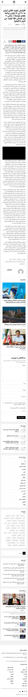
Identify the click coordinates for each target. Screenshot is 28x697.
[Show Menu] (25, 2)
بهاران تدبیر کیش (22, 523)
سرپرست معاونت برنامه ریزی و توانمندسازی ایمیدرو (15, 261)
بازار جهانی (23, 475)
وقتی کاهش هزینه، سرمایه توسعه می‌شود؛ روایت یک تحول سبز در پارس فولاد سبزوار (13, 575)
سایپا (17, 530)
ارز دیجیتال (23, 464)
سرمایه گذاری (12, 530)
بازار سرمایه (8, 515)
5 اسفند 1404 (17, 610)
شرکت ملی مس (22, 533)
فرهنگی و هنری (22, 499)
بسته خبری (9, 520)
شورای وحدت (15, 533)
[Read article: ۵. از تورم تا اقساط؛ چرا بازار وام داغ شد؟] (22, 624)
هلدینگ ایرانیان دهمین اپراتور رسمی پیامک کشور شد (13, 568)
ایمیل (23, 390)
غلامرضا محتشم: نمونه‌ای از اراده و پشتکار (14, 325)
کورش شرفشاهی (22, 545)
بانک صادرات (6, 518)
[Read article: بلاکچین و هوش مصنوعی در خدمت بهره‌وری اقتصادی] (22, 618)
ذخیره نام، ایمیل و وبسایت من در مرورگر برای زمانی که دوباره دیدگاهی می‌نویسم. (15, 403)
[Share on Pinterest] (14, 41)
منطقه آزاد (8, 537)
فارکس (24, 494)
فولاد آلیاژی (19, 535)
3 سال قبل (16, 432)
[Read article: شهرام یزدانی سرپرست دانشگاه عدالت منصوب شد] (14, 337)
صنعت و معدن (22, 488)
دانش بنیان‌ (8, 528)
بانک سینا (11, 518)
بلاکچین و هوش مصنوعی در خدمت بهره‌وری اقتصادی (11, 617)
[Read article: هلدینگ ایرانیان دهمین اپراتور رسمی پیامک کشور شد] (22, 637)
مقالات (24, 505)
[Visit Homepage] (14, 2)
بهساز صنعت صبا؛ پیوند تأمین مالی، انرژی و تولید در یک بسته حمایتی (13, 578)
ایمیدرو (14, 259)
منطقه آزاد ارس (22, 540)
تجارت (8, 525)
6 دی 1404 (16, 638)
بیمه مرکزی (13, 525)
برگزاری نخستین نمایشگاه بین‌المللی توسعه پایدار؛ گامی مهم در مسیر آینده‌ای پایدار (14, 301)
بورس (9, 523)
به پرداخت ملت (14, 523)
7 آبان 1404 (23, 350)
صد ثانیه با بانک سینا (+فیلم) (13, 436)
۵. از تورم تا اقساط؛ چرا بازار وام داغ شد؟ (11, 623)
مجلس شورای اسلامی (21, 537)
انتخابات (13, 515)
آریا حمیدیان (22, 515)
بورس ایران (23, 480)
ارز (26, 667)
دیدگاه (23, 365)
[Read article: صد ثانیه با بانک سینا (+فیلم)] (22, 437)
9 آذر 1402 (10, 24)
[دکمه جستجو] (2, 2)
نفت (17, 542)
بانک (24, 518)
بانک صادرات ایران (21, 520)
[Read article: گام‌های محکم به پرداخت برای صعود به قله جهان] (22, 431)
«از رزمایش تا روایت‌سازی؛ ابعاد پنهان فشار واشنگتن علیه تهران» (15, 607)
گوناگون (23, 502)
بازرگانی (23, 477)
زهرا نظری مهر (22, 530)
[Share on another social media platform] (10, 41)
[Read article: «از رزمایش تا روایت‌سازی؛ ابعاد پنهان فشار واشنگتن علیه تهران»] (14, 599)
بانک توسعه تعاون (18, 518)
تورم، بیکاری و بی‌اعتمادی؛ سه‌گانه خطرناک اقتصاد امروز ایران (14, 571)
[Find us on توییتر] (24, 691)
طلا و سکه (23, 491)
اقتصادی (23, 469)
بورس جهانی (22, 483)
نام (24, 383)
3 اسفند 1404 (16, 626)
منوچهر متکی (22, 542)
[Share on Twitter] (19, 41)
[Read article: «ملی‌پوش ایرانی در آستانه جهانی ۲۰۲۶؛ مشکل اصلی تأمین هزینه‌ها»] (22, 630)
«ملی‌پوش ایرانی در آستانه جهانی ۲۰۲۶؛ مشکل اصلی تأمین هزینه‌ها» (13, 564)
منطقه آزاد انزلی (15, 540)
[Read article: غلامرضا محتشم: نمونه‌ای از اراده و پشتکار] (14, 315)
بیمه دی (18, 525)
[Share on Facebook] (23, 41)
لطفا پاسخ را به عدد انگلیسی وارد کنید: (17, 408)
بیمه (5, 523)
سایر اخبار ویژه (20, 8)
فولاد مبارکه (14, 535)
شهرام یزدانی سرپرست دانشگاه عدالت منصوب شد (15, 348)
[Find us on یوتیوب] (22, 691)
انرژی (24, 472)
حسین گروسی (14, 528)
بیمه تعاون (23, 525)
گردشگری (9, 545)
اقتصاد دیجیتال (22, 466)
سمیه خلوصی (22, 264)
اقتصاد (17, 515)
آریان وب (17, 694)
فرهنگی (23, 496)
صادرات (10, 533)
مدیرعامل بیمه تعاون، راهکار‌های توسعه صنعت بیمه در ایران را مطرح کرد (11, 442)
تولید (11, 259)
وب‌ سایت (23, 396)
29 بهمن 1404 (16, 632)
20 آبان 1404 (23, 304)
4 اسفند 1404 (16, 619)
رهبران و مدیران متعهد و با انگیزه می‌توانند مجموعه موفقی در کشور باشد (11, 448)
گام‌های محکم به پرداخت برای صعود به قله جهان (11, 430)
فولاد (24, 535)
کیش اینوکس (15, 545)
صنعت (6, 533)
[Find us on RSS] (20, 691)
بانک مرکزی (15, 520)
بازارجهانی (17, 24)
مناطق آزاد (14, 537)
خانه (24, 8)
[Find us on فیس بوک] (26, 691)
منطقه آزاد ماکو (8, 540)
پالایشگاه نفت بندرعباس (11, 542)
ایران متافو (19, 259)
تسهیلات (23, 528)
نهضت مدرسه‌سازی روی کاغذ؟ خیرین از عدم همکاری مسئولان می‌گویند (13, 582)
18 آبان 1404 (23, 326)
